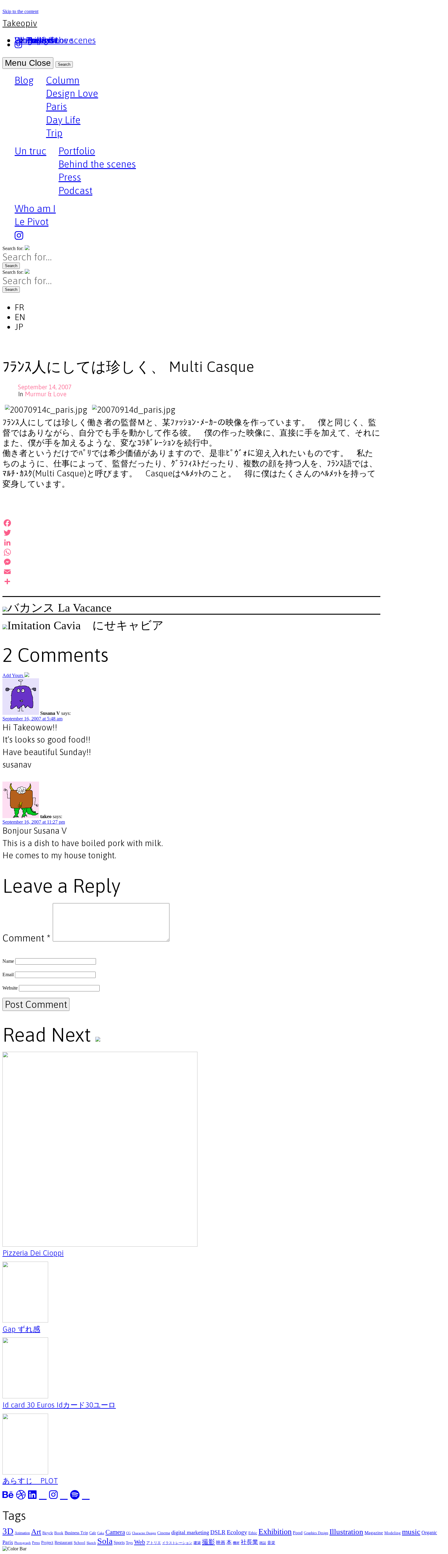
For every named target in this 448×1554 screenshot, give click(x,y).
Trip (54, 133)
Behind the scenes (97, 164)
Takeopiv (19, 23)
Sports (119, 1542)
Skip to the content (20, 11)
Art (36, 1532)
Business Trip (76, 1532)
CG (128, 1533)
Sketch (91, 1543)
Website (10, 988)
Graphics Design (316, 1533)
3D (7, 1531)
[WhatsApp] (191, 552)
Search (64, 64)
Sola (104, 1541)
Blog (24, 81)
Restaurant (64, 1542)
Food (298, 1532)
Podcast (75, 190)
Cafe (92, 1533)
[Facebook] (191, 523)
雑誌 (262, 1543)
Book (58, 1533)
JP (19, 327)
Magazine (373, 1532)
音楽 (271, 1542)
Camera (115, 1532)
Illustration (346, 1532)
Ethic (252, 1533)
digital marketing (190, 1532)
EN (20, 317)
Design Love (72, 93)
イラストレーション (177, 1543)
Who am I (35, 208)
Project (47, 1542)
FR (19, 307)
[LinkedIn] (191, 542)
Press (70, 177)
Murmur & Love (45, 393)
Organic (429, 1532)
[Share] (191, 581)
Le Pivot (31, 221)
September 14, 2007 (45, 386)
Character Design (144, 1533)
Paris (56, 106)
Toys (129, 1543)
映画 (220, 1542)
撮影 (208, 1541)
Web (139, 1541)
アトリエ (153, 1543)
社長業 (249, 1542)
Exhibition (275, 1531)
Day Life (63, 120)
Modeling (392, 1533)
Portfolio (77, 151)
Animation (22, 1533)
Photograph (22, 1543)
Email (8, 974)
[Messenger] (191, 562)
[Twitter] (191, 533)
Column (63, 80)
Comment (26, 938)
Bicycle (47, 1533)
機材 (236, 1543)
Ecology (237, 1532)
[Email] (191, 572)
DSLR (218, 1532)
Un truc (30, 152)
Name (8, 961)
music (411, 1532)
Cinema (163, 1533)
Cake (100, 1533)
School (79, 1542)
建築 (197, 1543)
